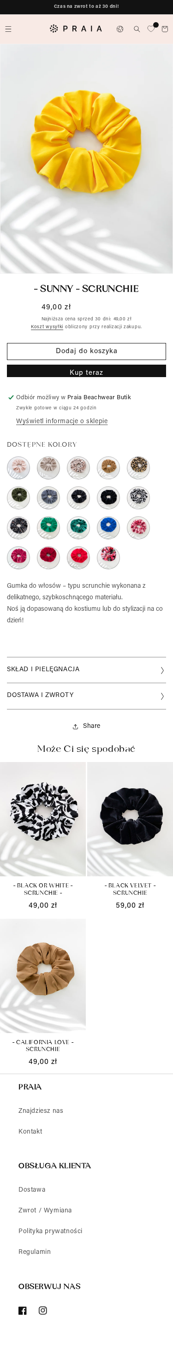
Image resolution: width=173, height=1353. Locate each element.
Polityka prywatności (50, 1232)
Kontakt (30, 1132)
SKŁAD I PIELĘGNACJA (43, 670)
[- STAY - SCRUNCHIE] (48, 497)
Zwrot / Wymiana (45, 1211)
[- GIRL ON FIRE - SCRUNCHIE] (78, 557)
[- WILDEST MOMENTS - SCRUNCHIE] (78, 467)
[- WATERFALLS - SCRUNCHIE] (108, 527)
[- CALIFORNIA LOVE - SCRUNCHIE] (108, 467)
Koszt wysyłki (47, 327)
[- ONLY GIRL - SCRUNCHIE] (108, 557)
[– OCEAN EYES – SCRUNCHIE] (48, 527)
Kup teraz (86, 373)
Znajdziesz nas (40, 1111)
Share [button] (92, 726)
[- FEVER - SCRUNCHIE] (48, 557)
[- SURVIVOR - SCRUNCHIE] (18, 497)
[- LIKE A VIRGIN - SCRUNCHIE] (18, 467)
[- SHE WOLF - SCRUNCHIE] (48, 467)
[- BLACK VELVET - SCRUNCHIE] (108, 497)
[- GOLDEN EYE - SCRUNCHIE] (138, 467)
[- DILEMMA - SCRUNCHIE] (18, 527)
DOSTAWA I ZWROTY (40, 695)
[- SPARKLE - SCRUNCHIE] (78, 527)
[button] (8, 29)
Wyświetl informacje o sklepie (61, 422)
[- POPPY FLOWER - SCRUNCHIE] (138, 527)
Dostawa (31, 1190)
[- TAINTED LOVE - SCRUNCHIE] (78, 497)
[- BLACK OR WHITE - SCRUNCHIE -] (138, 497)
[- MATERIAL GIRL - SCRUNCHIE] (18, 557)
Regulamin (34, 1252)
